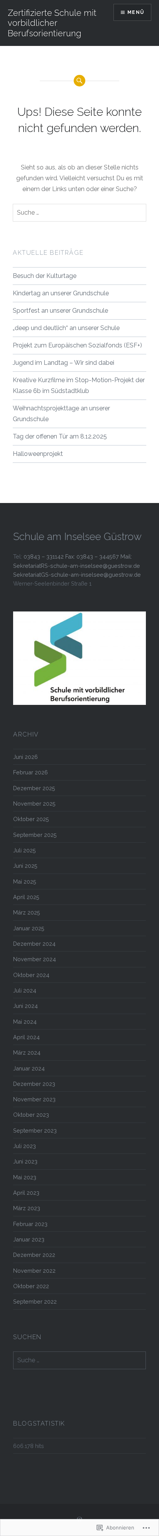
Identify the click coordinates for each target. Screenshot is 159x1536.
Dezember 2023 (34, 1083)
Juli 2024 (24, 990)
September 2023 (35, 1130)
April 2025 (26, 897)
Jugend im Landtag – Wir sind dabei (63, 362)
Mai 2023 (24, 1177)
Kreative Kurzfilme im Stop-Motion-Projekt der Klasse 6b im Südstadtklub (79, 385)
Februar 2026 (30, 772)
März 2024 (27, 1052)
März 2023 (26, 1208)
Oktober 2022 (31, 1286)
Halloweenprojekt (38, 453)
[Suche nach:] (79, 213)
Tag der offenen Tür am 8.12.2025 (60, 436)
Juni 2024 (25, 1006)
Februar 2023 (30, 1224)
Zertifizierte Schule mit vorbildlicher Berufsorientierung (52, 23)
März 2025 (26, 912)
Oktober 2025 (31, 819)
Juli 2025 (24, 850)
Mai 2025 (24, 881)
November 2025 (34, 803)
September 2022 (35, 1301)
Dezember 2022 (34, 1254)
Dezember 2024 (34, 943)
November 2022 (34, 1270)
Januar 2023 (28, 1239)
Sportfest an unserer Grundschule (60, 310)
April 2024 (26, 1037)
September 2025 (35, 835)
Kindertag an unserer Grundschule (61, 293)
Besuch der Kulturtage (44, 275)
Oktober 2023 (31, 1114)
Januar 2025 (28, 928)
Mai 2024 (25, 1021)
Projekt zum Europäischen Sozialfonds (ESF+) (77, 345)
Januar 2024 (29, 1068)
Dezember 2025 (34, 788)
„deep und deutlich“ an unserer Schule (66, 328)
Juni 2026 (25, 757)
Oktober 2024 (31, 975)
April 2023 (26, 1192)
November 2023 (34, 1099)
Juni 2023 (25, 1161)
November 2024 (34, 959)
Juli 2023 (24, 1146)
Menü (135, 12)
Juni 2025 (25, 865)
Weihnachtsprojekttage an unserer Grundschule (61, 414)
